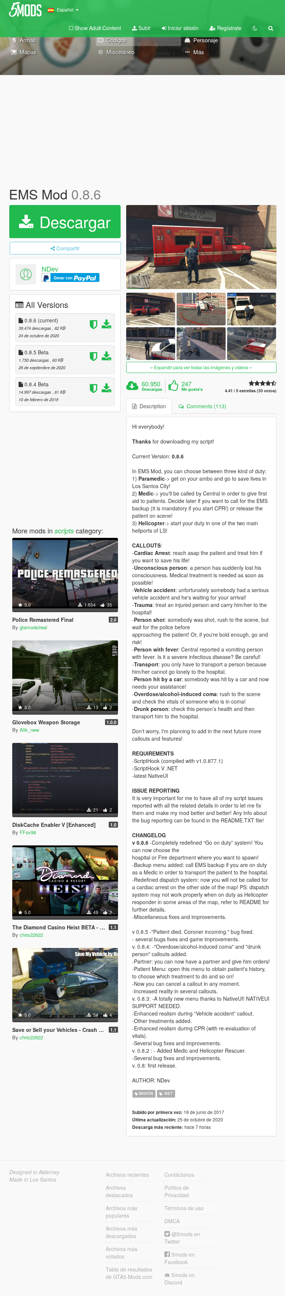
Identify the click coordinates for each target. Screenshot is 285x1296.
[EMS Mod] (201, 247)
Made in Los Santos (32, 1179)
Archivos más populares (121, 1211)
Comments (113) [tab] (205, 406)
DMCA (172, 1221)
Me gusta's (192, 389)
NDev (50, 268)
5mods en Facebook (179, 1258)
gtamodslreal (33, 627)
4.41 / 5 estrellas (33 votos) (250, 391)
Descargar (73, 221)
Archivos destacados (119, 1191)
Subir (144, 28)
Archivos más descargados (121, 1232)
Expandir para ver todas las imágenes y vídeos (201, 367)
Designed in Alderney (34, 1172)
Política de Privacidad (176, 1191)
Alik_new (29, 729)
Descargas (152, 389)
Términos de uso (184, 1208)
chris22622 (31, 934)
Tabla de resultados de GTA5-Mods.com (129, 1273)
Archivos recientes (127, 1174)
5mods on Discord (179, 1278)
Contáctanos (179, 1174)
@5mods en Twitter (182, 1237)
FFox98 (28, 832)
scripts (64, 530)
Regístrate (229, 28)
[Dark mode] (255, 28)
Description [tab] (151, 406)
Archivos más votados (121, 1252)
